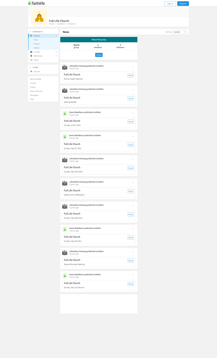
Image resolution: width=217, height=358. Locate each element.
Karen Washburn (76, 112)
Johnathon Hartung (77, 66)
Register (183, 3)
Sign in (170, 3)
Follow (99, 55)
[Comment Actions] (133, 67)
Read (131, 75)
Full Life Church (72, 74)
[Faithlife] (38, 3)
